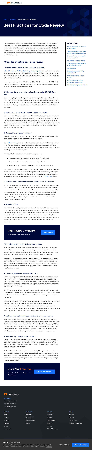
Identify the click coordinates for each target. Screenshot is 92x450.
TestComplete (51, 420)
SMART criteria (12, 143)
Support (28, 423)
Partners (6, 426)
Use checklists (71, 68)
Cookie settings (64, 444)
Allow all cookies (81, 444)
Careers (6, 417)
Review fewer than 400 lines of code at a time (76, 47)
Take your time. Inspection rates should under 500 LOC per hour (76, 52)
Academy (28, 414)
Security (71, 417)
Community (29, 417)
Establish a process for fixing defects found (75, 72)
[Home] (14, 2)
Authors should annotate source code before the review (76, 64)
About (5, 414)
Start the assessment (43, 372)
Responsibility (8, 429)
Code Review (12, 19)
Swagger (49, 414)
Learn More (47, 232)
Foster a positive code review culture (75, 76)
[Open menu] (5, 3)
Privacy (71, 414)
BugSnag (49, 417)
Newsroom (7, 423)
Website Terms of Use (75, 423)
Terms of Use (73, 420)
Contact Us (7, 420)
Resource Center (30, 420)
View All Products (52, 429)
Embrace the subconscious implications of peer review (75, 81)
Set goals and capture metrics (76, 60)
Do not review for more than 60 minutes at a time (76, 57)
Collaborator (48, 176)
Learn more (49, 446)
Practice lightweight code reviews (77, 85)
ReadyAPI (50, 423)
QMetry (49, 426)
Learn (5, 19)
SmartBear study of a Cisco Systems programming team (23, 71)
